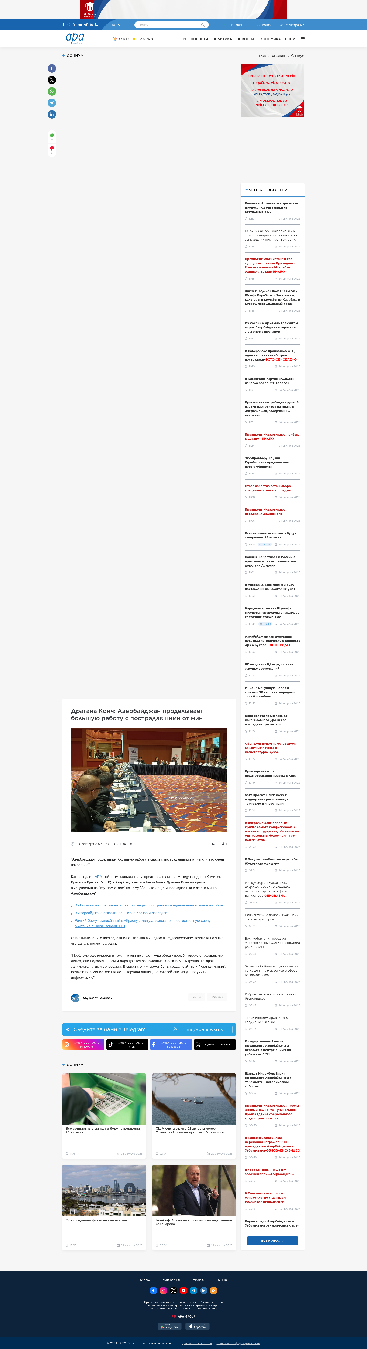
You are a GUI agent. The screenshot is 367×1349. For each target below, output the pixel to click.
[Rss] (96, 25)
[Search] (203, 25)
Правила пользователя (197, 1343)
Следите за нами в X (216, 1044)
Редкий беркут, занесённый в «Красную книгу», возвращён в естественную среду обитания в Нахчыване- (143, 923)
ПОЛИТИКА (222, 39)
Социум (298, 56)
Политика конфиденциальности (238, 1343)
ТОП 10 (221, 1279)
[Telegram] (86, 25)
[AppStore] (197, 1327)
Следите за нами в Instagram (86, 1044)
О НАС (145, 1279)
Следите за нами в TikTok (130, 1044)
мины (196, 997)
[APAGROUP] (183, 1316)
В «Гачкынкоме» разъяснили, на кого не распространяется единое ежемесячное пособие (149, 905)
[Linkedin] (91, 25)
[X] (74, 25)
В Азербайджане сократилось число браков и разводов (121, 913)
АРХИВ (198, 1279)
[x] (173, 1291)
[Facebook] (63, 25)
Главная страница (273, 55)
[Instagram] (68, 25)
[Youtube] (80, 25)
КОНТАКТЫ (171, 1279)
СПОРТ (291, 39)
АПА (98, 877)
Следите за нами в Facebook (173, 1044)
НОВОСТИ (245, 39)
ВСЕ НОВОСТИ (195, 39)
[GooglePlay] (170, 1327)
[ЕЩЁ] (301, 38)
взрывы (217, 997)
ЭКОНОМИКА (269, 39)
